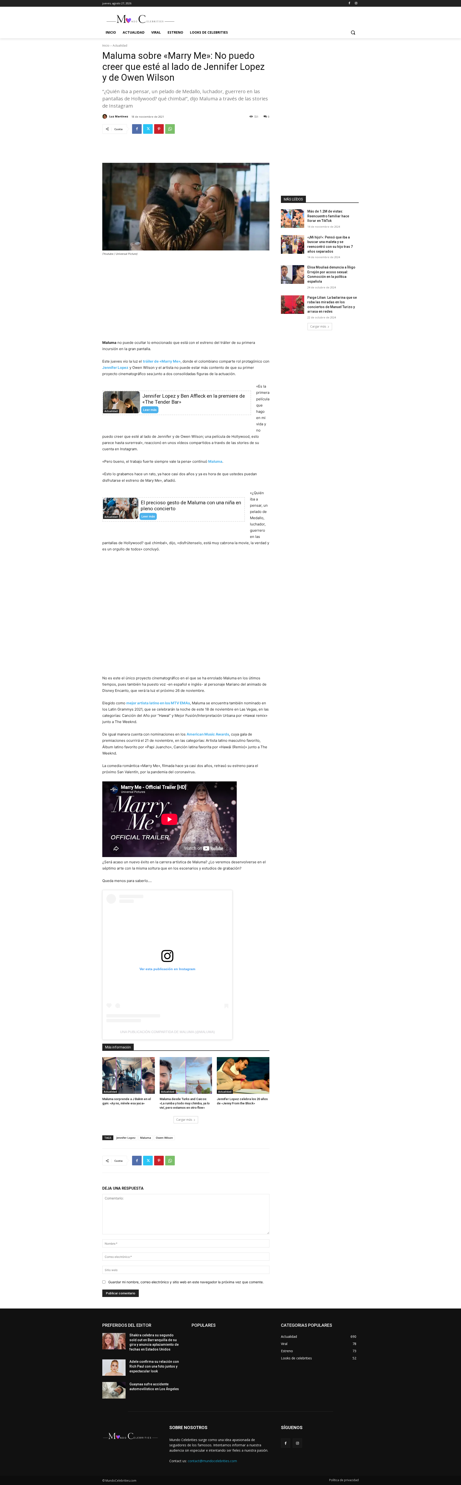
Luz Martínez (118, 116)
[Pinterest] (159, 129)
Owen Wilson (164, 1137)
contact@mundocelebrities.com (212, 1461)
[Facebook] (349, 3)
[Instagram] (356, 3)
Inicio (105, 45)
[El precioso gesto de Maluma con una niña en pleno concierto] (120, 508)
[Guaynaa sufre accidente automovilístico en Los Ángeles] (114, 1390)
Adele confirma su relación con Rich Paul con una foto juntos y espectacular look (154, 1366)
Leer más (150, 410)
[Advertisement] (185, 152)
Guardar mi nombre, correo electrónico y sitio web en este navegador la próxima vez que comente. (186, 1282)
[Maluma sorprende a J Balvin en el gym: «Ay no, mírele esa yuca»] (128, 1075)
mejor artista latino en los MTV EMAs (158, 703)
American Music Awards (208, 734)
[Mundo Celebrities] (140, 18)
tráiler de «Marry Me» (162, 361)
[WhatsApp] (170, 129)
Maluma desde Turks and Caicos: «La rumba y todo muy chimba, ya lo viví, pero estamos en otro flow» (185, 1103)
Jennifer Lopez (115, 367)
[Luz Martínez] (105, 116)
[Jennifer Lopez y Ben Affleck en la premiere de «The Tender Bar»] (121, 402)
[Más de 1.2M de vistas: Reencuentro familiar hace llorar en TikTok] (292, 218)
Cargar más (184, 1120)
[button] (353, 32)
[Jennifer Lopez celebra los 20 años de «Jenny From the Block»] (243, 1075)
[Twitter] (148, 129)
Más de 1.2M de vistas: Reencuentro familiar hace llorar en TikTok (328, 216)
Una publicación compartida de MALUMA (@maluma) (167, 1032)
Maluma (215, 461)
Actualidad (120, 45)
